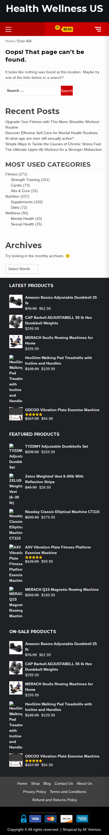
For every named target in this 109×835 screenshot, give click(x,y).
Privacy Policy (34, 791)
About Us (84, 783)
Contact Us (63, 783)
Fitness (11, 174)
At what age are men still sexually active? (39, 138)
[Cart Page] (55, 29)
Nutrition (12, 196)
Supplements (22, 202)
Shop (35, 783)
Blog (47, 783)
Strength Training (25, 180)
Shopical (69, 829)
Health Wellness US (54, 8)
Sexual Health (22, 224)
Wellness (12, 213)
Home (9, 41)
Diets (15, 207)
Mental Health (22, 218)
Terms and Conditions (68, 791)
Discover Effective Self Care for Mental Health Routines (51, 133)
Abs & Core (20, 191)
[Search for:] (32, 91)
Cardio (16, 185)
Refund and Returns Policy (54, 800)
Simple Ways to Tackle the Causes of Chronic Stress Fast (53, 144)
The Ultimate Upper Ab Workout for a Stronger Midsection (53, 149)
